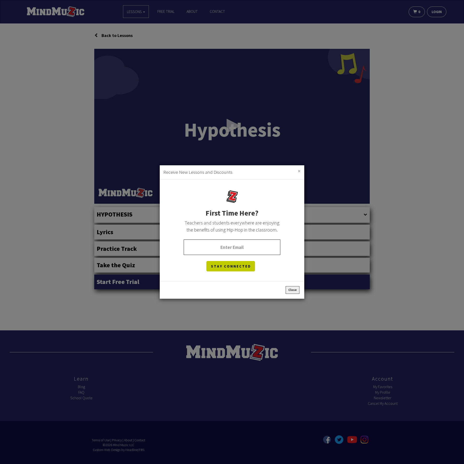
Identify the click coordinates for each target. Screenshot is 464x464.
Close (292, 290)
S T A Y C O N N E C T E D (230, 266)
